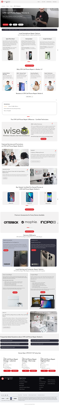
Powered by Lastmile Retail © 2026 (29, 404)
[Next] (57, 50)
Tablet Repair (22, 389)
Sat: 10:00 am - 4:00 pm (13, 29)
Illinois (8, 6)
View (7, 370)
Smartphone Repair (23, 381)
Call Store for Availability (29, 65)
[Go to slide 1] (28, 61)
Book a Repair (5, 24)
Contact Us (41, 385)
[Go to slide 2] (30, 61)
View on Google (7, 110)
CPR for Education (51, 381)
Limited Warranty (51, 383)
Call (10, 24)
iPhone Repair (22, 380)
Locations (41, 387)
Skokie (11, 6)
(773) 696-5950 (6, 366)
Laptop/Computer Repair (24, 387)
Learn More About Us (6, 327)
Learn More (5, 178)
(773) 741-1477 (25, 366)
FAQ (40, 389)
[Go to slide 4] (31, 227)
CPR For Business (51, 380)
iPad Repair (21, 383)
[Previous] (1, 50)
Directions (15, 24)
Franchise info (42, 383)
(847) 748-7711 (44, 366)
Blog (40, 380)
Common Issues (42, 381)
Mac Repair (21, 385)
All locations (3, 6)
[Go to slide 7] (32, 205)
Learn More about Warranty (36, 161)
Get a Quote (21, 24)
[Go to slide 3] (31, 61)
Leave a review (28, 96)
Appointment (15, 370)
